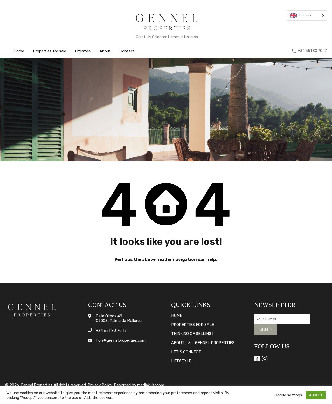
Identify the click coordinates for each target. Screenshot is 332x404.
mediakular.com (150, 385)
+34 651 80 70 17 (312, 51)
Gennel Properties (37, 385)
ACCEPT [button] (315, 395)
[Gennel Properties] (166, 31)
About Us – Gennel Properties (202, 343)
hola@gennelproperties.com (121, 340)
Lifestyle (83, 51)
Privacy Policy (100, 385)
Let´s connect (186, 352)
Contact (127, 51)
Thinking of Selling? (192, 334)
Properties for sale (49, 51)
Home (18, 51)
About (105, 51)
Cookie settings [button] (288, 395)
